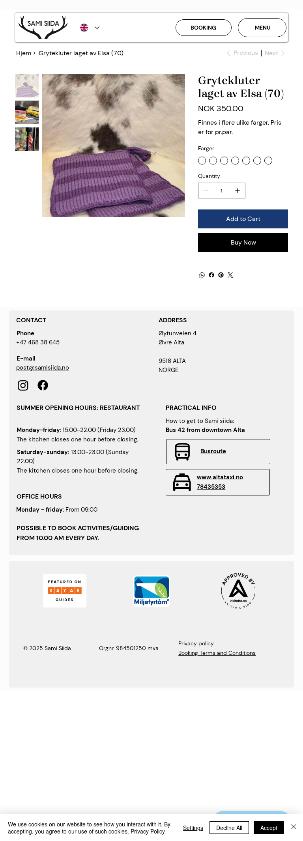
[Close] (293, 827)
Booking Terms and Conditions (217, 652)
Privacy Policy (148, 831)
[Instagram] (23, 385)
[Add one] (237, 190)
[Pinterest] (221, 275)
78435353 (211, 487)
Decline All (229, 828)
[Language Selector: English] (89, 27)
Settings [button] (193, 828)
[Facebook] (211, 275)
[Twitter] (230, 275)
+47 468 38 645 (38, 342)
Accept (268, 828)
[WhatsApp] (202, 275)
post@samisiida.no (42, 368)
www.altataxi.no (220, 477)
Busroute (213, 451)
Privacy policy (196, 643)
